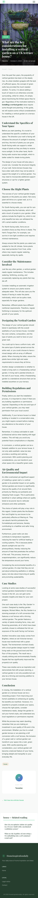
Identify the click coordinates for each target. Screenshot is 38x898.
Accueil (4, 69)
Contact (4, 885)
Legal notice (6, 881)
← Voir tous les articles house (13, 800)
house (5, 37)
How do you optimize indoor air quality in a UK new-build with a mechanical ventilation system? (18, 827)
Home (4, 870)
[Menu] (34, 2)
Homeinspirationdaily (17, 855)
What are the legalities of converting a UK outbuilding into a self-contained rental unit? (18, 836)
